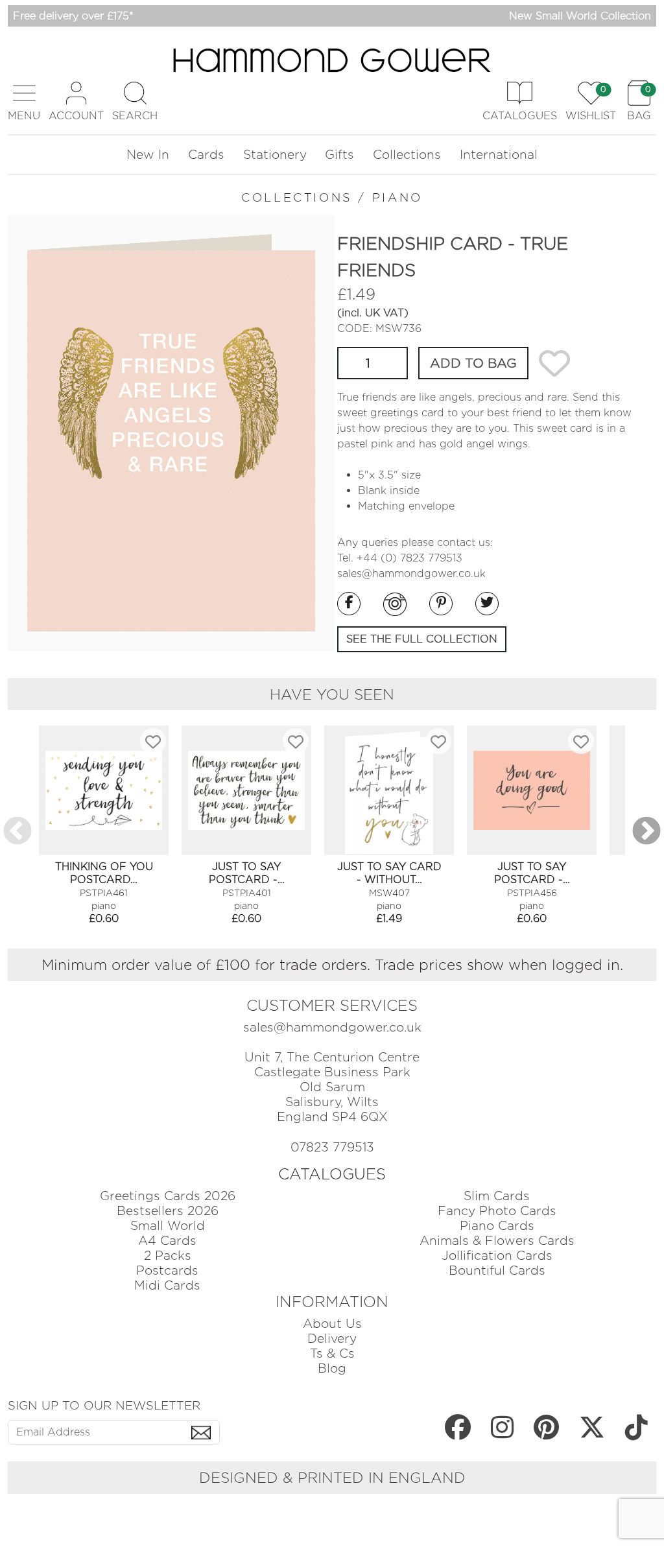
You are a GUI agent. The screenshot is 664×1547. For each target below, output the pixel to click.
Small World (167, 1225)
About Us (332, 1323)
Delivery (332, 1338)
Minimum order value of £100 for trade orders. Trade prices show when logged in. (332, 964)
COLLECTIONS (297, 197)
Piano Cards (497, 1225)
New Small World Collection (580, 16)
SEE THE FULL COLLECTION (421, 639)
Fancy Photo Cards (497, 1210)
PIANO (397, 197)
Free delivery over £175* (73, 16)
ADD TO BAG (473, 363)
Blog (332, 1368)
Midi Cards (167, 1285)
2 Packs (167, 1255)
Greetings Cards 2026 (167, 1195)
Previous (17, 832)
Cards (206, 154)
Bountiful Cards (497, 1270)
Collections (407, 154)
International (499, 154)
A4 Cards (167, 1240)
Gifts (339, 154)
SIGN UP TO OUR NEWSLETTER (104, 1405)
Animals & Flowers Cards (497, 1240)
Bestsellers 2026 (168, 1210)
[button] (24, 101)
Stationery (275, 154)
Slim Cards (497, 1195)
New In (147, 154)
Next (646, 832)
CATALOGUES (332, 1173)
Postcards (167, 1270)
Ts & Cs (332, 1353)
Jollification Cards (497, 1255)
